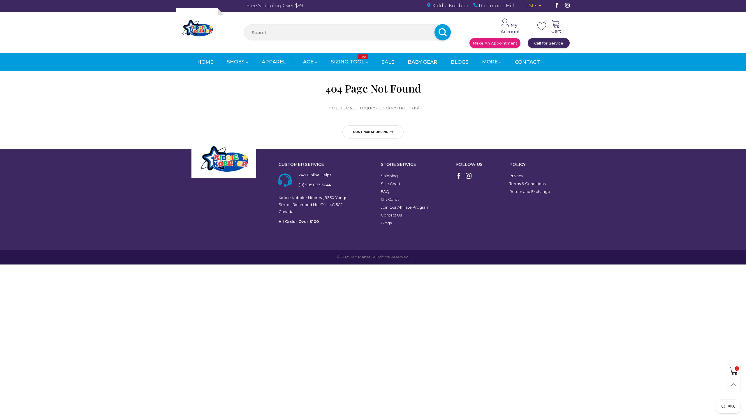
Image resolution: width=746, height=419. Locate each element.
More (490, 62)
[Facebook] (557, 5)
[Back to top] (733, 384)
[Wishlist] (541, 26)
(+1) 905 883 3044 (315, 184)
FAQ (385, 191)
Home (205, 62)
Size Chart (390, 183)
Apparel (274, 62)
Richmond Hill (496, 5)
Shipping (389, 175)
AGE (309, 62)
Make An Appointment (495, 43)
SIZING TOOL (348, 62)
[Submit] (451, 32)
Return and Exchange (529, 191)
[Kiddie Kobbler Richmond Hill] (197, 29)
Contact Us (391, 215)
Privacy (516, 175)
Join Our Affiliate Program (405, 207)
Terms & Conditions (527, 183)
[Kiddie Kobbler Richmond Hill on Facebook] (459, 176)
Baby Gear (422, 62)
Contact (527, 62)
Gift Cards (390, 199)
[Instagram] (567, 5)
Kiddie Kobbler (450, 5)
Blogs (460, 62)
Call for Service (548, 43)
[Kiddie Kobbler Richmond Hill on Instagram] (468, 176)
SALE (387, 62)
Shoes (236, 62)
